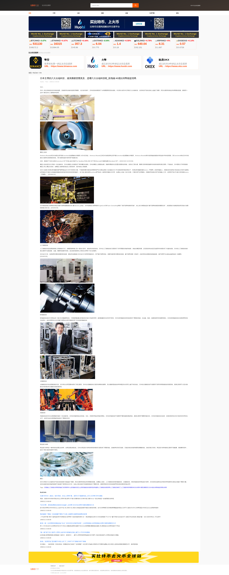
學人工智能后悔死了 (115, 487)
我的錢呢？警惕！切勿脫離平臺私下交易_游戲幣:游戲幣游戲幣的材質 (63, 514)
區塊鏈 (46, 487)
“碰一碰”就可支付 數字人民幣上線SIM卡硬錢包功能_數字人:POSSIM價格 (65, 532)
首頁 (30, 13)
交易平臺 (151, 13)
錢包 (177, 13)
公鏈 (78, 13)
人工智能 (51, 487)
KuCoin (35, 73)
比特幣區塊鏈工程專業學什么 (62, 487)
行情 (54, 13)
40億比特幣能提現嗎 (156, 487)
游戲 (102, 13)
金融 (126, 13)
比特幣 (165, 487)
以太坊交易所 (63, 572)
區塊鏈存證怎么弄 (76, 487)
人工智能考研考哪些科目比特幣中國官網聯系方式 (135, 487)
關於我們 (61, 566)
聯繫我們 (53, 566)
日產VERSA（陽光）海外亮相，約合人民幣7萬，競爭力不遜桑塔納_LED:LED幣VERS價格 (71, 496)
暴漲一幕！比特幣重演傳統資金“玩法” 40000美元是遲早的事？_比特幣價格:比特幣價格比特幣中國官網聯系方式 (78, 523)
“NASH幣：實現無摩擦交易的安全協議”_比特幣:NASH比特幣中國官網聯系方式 (67, 505)
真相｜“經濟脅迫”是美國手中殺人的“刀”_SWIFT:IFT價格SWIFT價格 (63, 541)
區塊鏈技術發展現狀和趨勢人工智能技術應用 (95, 487)
